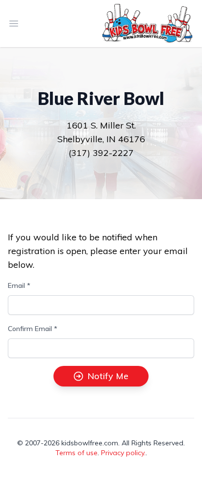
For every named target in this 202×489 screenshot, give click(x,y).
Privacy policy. (123, 452)
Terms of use (76, 452)
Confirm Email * (32, 328)
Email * (19, 285)
